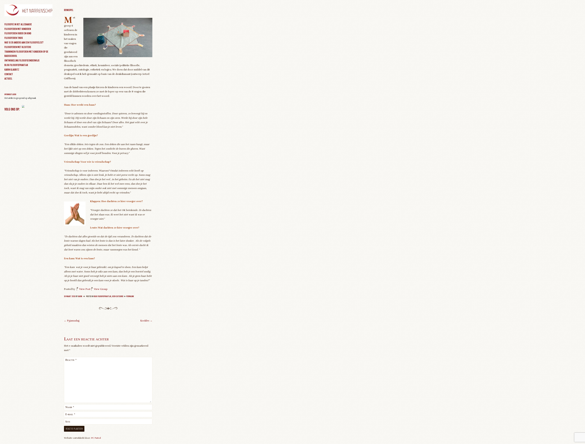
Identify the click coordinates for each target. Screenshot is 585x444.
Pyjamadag (71, 320)
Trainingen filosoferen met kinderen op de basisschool (26, 54)
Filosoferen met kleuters (17, 47)
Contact (8, 74)
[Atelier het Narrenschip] (28, 15)
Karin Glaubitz (11, 69)
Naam (69, 407)
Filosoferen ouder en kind (17, 33)
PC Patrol (96, 438)
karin (80, 296)
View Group (101, 289)
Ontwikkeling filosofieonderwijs (21, 60)
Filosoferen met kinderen (17, 28)
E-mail (70, 414)
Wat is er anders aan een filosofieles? (23, 42)
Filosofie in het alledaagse (18, 24)
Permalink (130, 296)
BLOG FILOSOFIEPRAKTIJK (16, 65)
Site (67, 421)
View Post (84, 289)
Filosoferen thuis (13, 37)
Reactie (71, 360)
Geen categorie (117, 296)
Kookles (146, 320)
